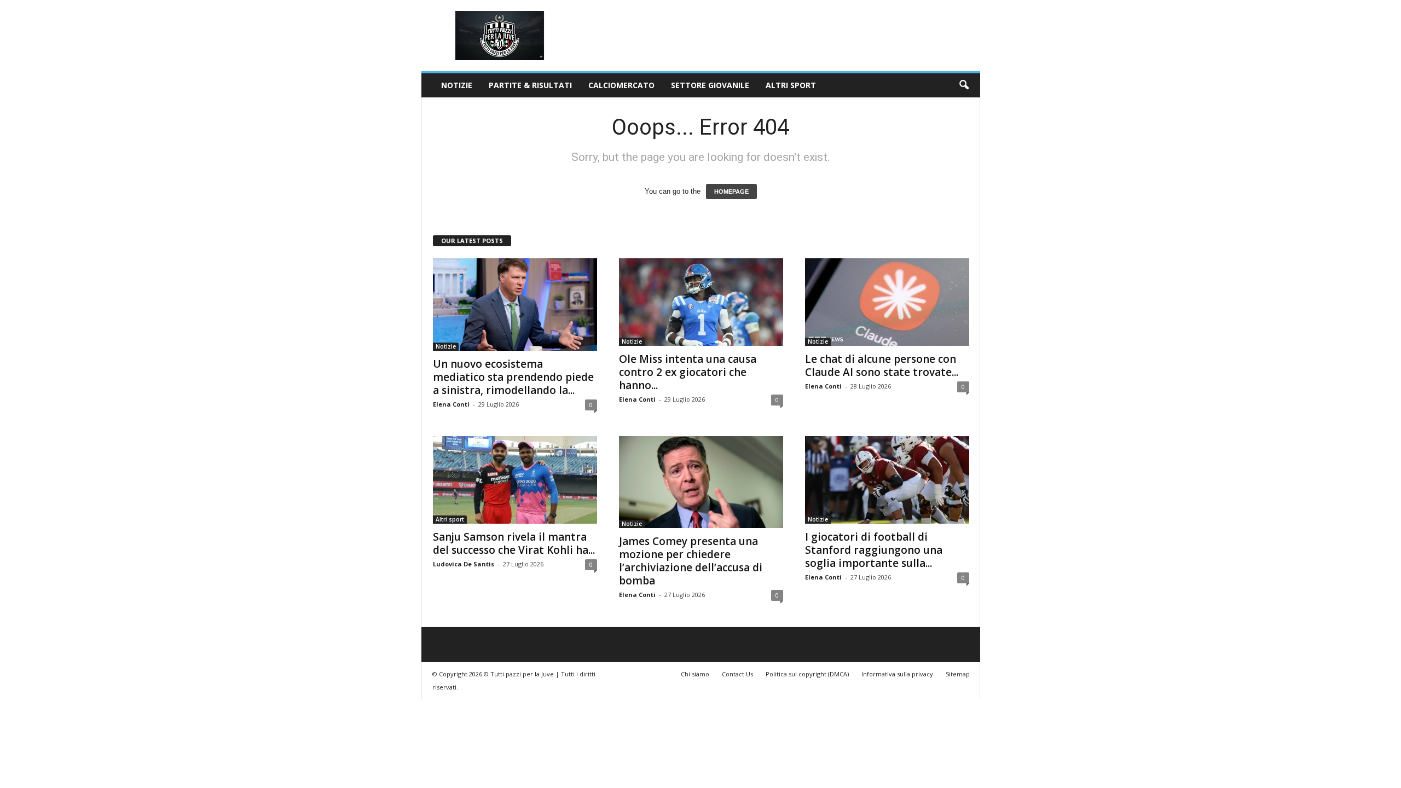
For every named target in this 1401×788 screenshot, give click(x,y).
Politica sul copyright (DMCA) (807, 674)
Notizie (456, 85)
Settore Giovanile (710, 85)
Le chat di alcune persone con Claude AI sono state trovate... (881, 365)
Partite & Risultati (530, 85)
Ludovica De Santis (463, 564)
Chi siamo (695, 674)
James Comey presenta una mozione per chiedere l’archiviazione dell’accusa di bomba (690, 561)
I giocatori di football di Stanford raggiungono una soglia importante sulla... (873, 550)
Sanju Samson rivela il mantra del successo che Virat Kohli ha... (514, 543)
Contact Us (737, 674)
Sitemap (958, 674)
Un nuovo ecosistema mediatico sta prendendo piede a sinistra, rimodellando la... (513, 377)
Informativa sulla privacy (897, 674)
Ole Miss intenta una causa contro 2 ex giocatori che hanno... (687, 372)
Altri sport (791, 85)
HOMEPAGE (731, 191)
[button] (964, 85)
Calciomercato (621, 85)
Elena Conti (451, 404)
